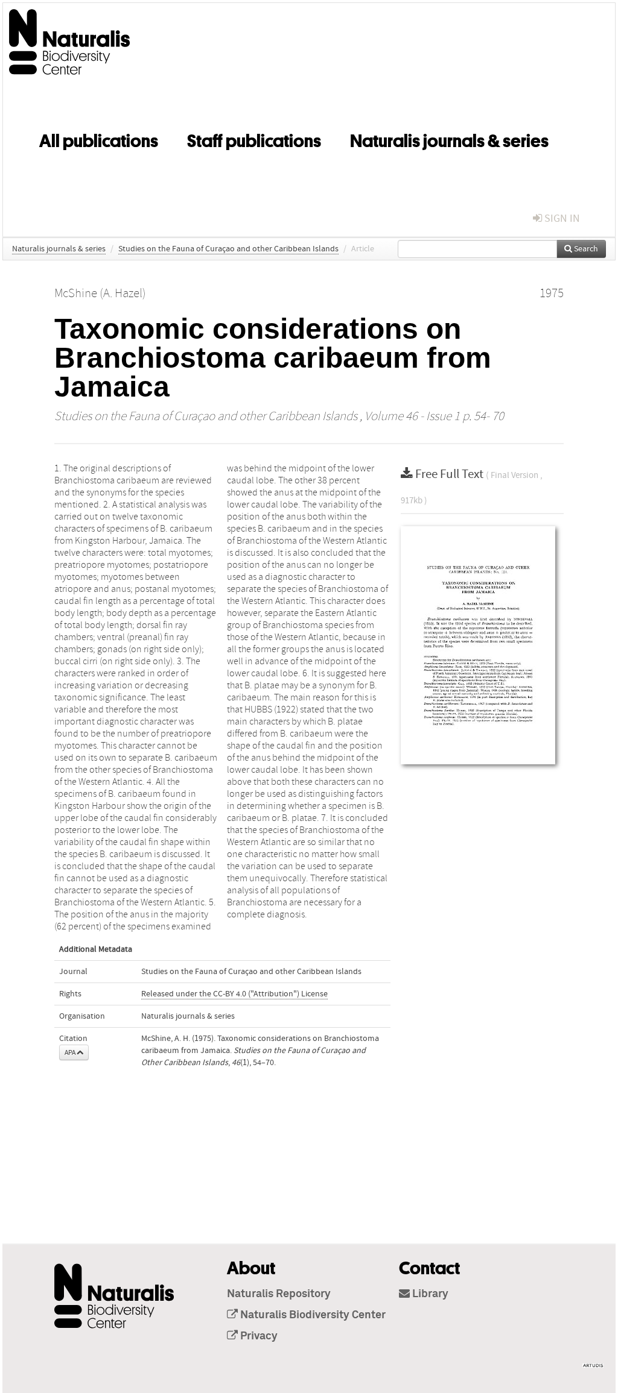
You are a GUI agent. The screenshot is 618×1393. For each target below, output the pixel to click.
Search (585, 249)
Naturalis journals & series (449, 138)
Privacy (258, 1336)
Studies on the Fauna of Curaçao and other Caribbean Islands (228, 249)
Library (429, 1294)
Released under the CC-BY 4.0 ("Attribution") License (234, 994)
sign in (561, 218)
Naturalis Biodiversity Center (312, 1315)
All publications (98, 138)
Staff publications (254, 138)
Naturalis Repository (279, 1294)
